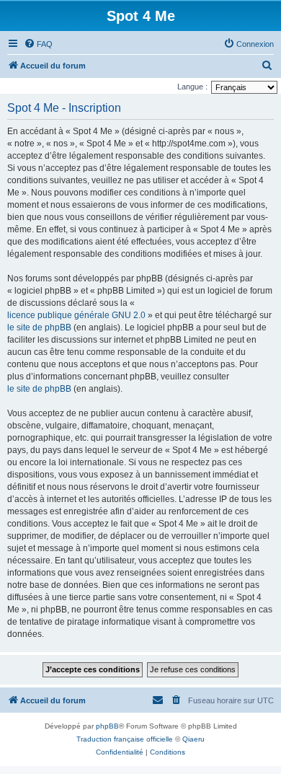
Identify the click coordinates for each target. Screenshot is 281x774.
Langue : (192, 86)
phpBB (107, 726)
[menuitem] (38, 44)
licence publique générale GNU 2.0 (76, 315)
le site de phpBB (39, 327)
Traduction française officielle (124, 739)
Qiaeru (193, 739)
